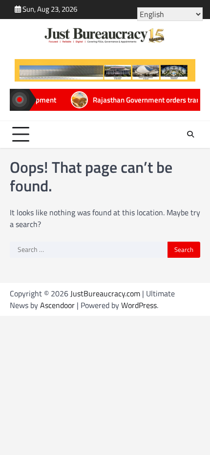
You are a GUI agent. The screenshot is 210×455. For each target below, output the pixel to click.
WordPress (139, 305)
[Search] (190, 134)
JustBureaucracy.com (105, 293)
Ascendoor (57, 305)
